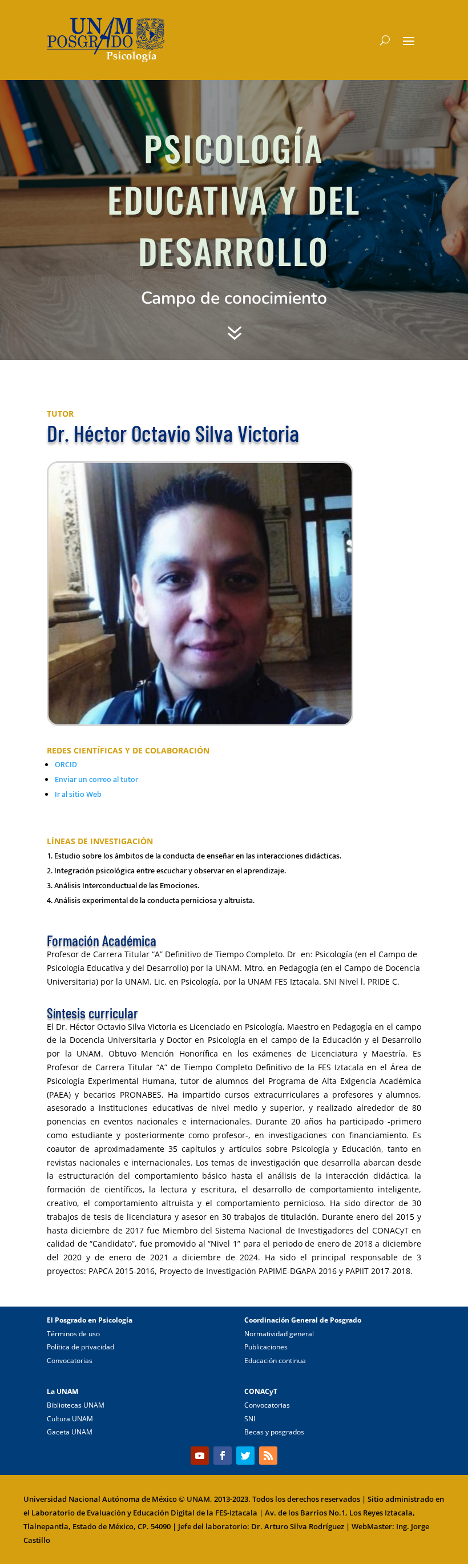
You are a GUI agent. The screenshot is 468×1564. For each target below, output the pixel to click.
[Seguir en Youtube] (200, 1455)
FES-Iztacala (236, 1512)
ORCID (66, 764)
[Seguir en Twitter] (245, 1455)
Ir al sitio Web (78, 794)
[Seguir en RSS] (268, 1455)
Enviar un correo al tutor (96, 779)
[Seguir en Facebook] (222, 1455)
